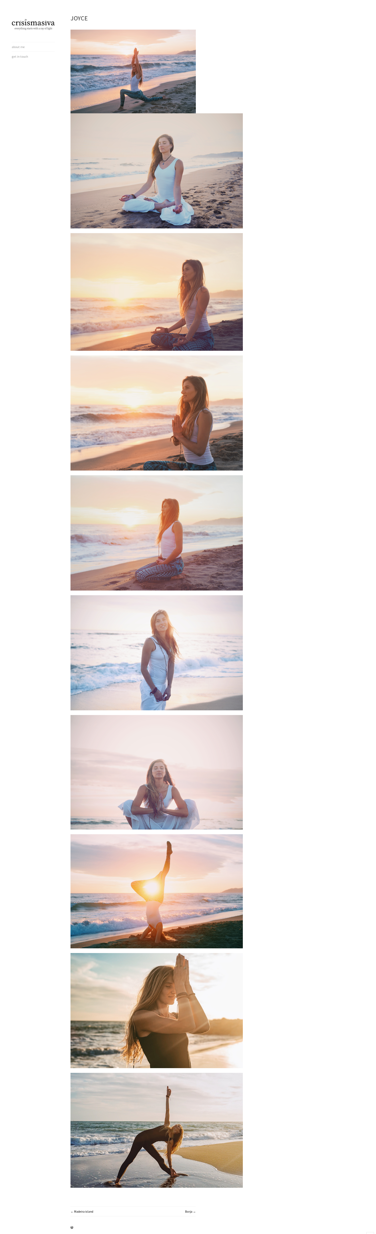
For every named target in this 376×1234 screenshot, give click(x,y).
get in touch (20, 56)
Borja (188, 1211)
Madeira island (83, 1211)
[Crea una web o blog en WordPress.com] (71, 1227)
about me (18, 47)
